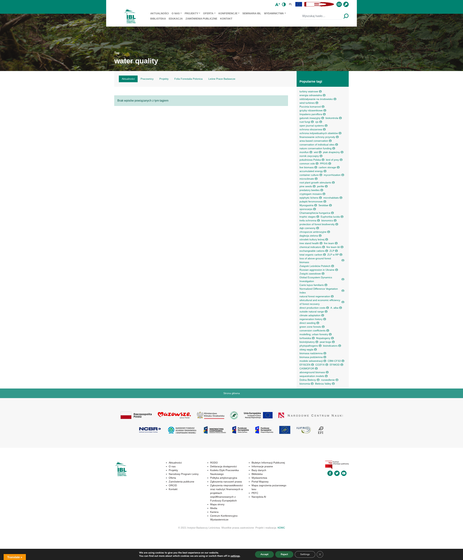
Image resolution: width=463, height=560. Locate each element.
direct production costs (312, 307)
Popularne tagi (311, 81)
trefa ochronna (308, 220)
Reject (284, 554)
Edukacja (176, 18)
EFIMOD (335, 364)
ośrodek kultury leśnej (312, 239)
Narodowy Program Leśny (184, 474)
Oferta (208, 13)
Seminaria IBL (251, 13)
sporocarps (306, 209)
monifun (304, 152)
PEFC (255, 493)
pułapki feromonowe (311, 201)
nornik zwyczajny (309, 156)
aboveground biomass (312, 372)
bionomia (305, 383)
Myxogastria (306, 205)
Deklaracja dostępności (223, 466)
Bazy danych (259, 470)
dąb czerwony (307, 228)
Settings (305, 554)
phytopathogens (309, 345)
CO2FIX (320, 364)
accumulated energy (311, 171)
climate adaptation (310, 315)
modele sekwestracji (311, 360)
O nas (176, 13)
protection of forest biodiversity (317, 224)
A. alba (334, 307)
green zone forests (310, 326)
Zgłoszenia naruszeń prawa (226, 481)
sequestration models (312, 376)
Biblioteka (158, 18)
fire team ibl (333, 247)
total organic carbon (311, 254)
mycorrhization (332, 174)
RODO (214, 462)
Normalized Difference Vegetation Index (319, 290)
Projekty (191, 13)
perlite (320, 186)
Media (213, 508)
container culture (309, 174)
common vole (307, 163)
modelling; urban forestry (314, 334)
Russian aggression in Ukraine (317, 269)
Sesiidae (323, 205)
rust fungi (305, 121)
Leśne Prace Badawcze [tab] (221, 78)
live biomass (307, 167)
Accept (264, 554)
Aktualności (159, 13)
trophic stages (308, 216)
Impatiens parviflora (311, 114)
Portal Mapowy (260, 481)
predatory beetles (310, 190)
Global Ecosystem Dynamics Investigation (316, 279)
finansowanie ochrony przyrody (317, 137)
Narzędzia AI (259, 496)
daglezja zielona (309, 235)
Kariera (214, 511)
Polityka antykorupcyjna (223, 477)
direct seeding (308, 322)
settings (235, 556)
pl (290, 4)
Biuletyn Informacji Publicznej (268, 462)
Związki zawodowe (310, 273)
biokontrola (332, 118)
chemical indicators (310, 247)
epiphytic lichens (309, 197)
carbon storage (327, 167)
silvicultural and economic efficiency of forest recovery (320, 302)
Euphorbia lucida (330, 216)
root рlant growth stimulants (315, 182)
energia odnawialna (311, 95)
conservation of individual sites (317, 144)
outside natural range (312, 311)
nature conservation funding (316, 148)
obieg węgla (306, 349)
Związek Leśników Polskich (315, 266)
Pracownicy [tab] (147, 78)
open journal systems (312, 125)
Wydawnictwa (274, 13)
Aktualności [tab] (128, 78)
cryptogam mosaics (311, 193)
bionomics (327, 220)
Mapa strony (217, 504)
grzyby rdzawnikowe (311, 110)
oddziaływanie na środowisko (316, 99)
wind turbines (307, 102)
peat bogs (325, 341)
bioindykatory (307, 341)
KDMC (281, 527)
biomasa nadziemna (311, 353)
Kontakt (226, 18)
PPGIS (324, 163)
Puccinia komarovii (310, 106)
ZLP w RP (333, 254)
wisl (316, 152)
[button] (298, 4)
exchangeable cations (312, 250)
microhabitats (331, 197)
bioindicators (330, 345)
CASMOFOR (307, 368)
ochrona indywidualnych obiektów (319, 133)
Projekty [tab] (164, 78)
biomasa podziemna (311, 357)
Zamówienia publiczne (201, 18)
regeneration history (311, 319)
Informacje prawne (262, 466)
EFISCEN (305, 364)
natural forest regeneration (315, 296)
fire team (329, 243)
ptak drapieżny (331, 152)
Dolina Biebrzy (308, 379)
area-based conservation (314, 140)
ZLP (332, 250)
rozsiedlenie (328, 379)
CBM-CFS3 (334, 360)
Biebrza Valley (323, 383)
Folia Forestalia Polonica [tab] (188, 78)
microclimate (307, 178)
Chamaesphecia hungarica (315, 212)
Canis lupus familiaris (312, 285)
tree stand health (309, 243)
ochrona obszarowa (311, 129)
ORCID (173, 485)
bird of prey (332, 159)
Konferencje (227, 13)
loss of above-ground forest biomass (315, 260)
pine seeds (306, 186)
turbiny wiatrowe (309, 91)
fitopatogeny (323, 338)
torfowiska (305, 338)
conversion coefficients (313, 330)
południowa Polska (310, 159)
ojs (316, 121)
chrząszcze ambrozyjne (313, 231)
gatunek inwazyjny (310, 118)
